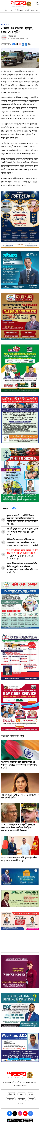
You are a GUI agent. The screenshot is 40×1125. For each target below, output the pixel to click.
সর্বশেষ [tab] (6, 508)
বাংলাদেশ (21, 1099)
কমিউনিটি (13, 10)
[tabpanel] (20, 543)
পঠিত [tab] (14, 508)
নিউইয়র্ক (20, 10)
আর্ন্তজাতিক (34, 10)
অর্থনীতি (31, 1099)
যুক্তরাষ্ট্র (26, 10)
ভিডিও (20, 1104)
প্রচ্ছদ (7, 10)
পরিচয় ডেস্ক (12, 36)
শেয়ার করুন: (6, 44)
